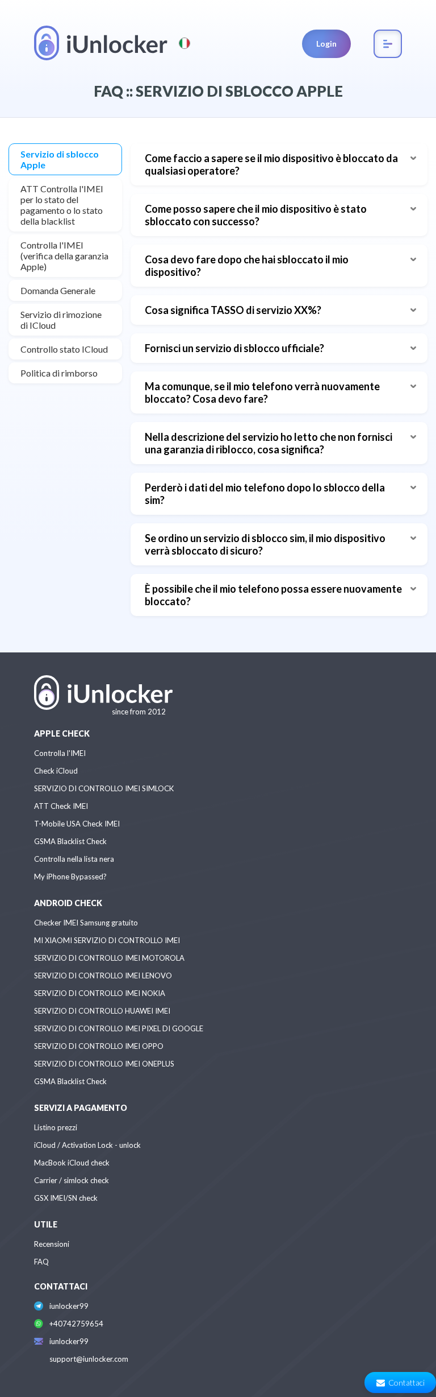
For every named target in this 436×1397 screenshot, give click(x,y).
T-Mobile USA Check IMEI (77, 823)
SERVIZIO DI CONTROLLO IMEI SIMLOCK (104, 788)
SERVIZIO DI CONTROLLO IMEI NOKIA (99, 993)
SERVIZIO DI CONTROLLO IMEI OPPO (99, 1046)
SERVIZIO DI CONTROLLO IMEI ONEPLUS (104, 1063)
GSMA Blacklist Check (70, 841)
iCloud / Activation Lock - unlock (87, 1145)
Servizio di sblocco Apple (59, 159)
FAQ (41, 1261)
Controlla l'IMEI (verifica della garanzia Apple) (64, 255)
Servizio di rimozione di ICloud (61, 319)
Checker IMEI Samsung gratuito (86, 922)
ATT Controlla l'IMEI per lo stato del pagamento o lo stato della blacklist (61, 204)
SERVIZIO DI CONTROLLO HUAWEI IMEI (102, 1010)
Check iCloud (56, 770)
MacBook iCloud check (72, 1162)
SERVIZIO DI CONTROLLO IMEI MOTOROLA (109, 957)
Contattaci (406, 1382)
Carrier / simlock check (71, 1180)
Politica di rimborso (59, 372)
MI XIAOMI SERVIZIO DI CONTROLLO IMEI (107, 940)
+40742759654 (76, 1323)
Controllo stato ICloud (64, 349)
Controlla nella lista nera (74, 858)
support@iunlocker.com (88, 1358)
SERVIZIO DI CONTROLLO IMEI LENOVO (103, 975)
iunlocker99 (69, 1306)
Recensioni (51, 1244)
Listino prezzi (55, 1127)
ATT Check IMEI (61, 806)
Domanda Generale (57, 290)
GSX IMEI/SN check (66, 1197)
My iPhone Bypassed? (70, 876)
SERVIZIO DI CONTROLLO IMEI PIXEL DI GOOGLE (118, 1028)
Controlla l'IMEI (60, 753)
